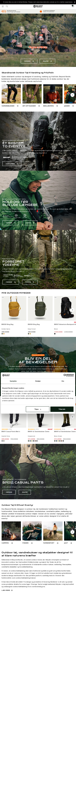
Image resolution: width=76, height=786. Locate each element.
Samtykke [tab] (13, 381)
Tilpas (36, 409)
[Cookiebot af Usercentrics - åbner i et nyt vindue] (65, 375)
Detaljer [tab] (38, 381)
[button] (38, 2)
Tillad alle (62, 409)
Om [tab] (63, 381)
